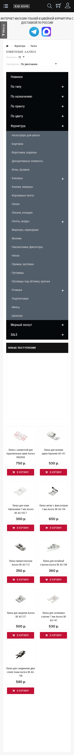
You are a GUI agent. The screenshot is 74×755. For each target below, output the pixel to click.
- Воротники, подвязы (24, 152)
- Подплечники (19, 298)
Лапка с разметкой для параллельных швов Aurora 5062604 (20, 453)
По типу (16, 87)
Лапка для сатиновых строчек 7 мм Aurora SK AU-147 (53, 617)
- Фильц (15, 307)
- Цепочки (16, 315)
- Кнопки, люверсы (22, 186)
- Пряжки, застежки (22, 264)
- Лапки (15, 204)
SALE (14, 335)
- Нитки (15, 255)
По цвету (17, 116)
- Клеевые (17, 178)
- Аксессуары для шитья (25, 135)
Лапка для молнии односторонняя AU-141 (53, 451)
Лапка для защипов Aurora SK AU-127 (21, 615)
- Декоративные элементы (27, 161)
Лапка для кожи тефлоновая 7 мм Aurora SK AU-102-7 (21, 509)
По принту (18, 106)
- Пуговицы (17, 272)
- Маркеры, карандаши (24, 229)
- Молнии (16, 238)
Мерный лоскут (21, 325)
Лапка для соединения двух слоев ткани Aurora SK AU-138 (20, 672)
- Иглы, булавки (20, 169)
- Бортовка (17, 143)
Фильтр (3, 29)
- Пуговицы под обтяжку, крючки (30, 281)
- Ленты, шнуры (20, 221)
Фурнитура (18, 126)
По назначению (21, 96)
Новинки (17, 77)
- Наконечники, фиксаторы (27, 247)
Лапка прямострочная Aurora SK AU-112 (20, 563)
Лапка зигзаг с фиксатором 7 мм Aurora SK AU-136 (53, 507)
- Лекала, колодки (21, 212)
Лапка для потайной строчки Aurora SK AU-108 (53, 563)
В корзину (23, 472)
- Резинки (16, 290)
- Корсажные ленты (22, 195)
